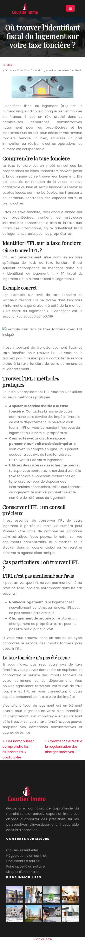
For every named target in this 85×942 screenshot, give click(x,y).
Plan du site (42, 939)
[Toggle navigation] (70, 8)
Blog (9, 65)
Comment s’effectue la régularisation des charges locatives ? (63, 746)
